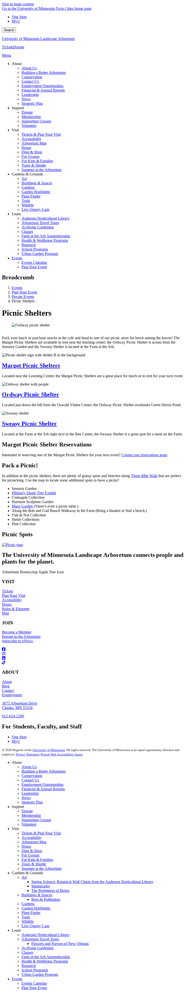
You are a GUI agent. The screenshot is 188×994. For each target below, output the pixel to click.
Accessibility (12, 600)
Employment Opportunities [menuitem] (42, 86)
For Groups (30, 855)
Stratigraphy (40, 886)
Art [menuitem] (24, 178)
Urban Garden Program (40, 974)
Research (29, 966)
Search (9, 30)
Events (17, 288)
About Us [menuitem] (29, 68)
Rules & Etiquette (15, 609)
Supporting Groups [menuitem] (36, 121)
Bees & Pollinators (45, 899)
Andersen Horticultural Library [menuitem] (46, 218)
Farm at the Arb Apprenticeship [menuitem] (46, 236)
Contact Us (30, 780)
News (26, 798)
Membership (31, 815)
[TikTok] (94, 662)
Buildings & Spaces (37, 895)
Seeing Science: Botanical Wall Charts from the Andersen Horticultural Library (92, 882)
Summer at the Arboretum (41, 868)
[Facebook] (94, 649)
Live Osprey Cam (35, 926)
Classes (27, 952)
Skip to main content (18, 4)
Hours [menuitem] (26, 148)
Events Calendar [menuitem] (34, 262)
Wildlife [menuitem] (28, 205)
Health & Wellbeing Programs (45, 961)
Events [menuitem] (17, 258)
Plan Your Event (24, 292)
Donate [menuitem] (27, 112)
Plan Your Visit (13, 595)
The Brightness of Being (50, 890)
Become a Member (16, 632)
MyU (16, 21)
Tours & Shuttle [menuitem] (34, 165)
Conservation (32, 776)
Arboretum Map (34, 842)
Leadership (30, 793)
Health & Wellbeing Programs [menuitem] (45, 240)
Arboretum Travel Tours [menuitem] (40, 223)
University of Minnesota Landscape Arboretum (38, 39)
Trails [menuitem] (26, 201)
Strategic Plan (32, 802)
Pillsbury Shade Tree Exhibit (34, 493)
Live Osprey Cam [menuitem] (35, 209)
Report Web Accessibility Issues (62, 754)
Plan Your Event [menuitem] (34, 267)
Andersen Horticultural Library (46, 935)
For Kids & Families (37, 860)
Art (24, 877)
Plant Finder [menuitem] (31, 196)
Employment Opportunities (42, 784)
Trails (26, 917)
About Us (29, 767)
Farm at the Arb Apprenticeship (46, 957)
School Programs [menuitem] (35, 249)
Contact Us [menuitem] (30, 81)
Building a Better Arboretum (44, 771)
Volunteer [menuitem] (29, 125)
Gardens (28, 904)
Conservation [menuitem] (32, 77)
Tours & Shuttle (34, 864)
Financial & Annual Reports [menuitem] (43, 90)
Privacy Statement (28, 754)
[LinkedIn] (94, 658)
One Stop (19, 17)
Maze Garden (22, 506)
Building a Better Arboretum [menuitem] (44, 72)
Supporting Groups (36, 820)
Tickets (7, 47)
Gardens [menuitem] (28, 187)
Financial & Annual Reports (43, 789)
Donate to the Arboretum (21, 636)
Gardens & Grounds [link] (27, 174)
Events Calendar (34, 983)
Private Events (23, 297)
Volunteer (29, 824)
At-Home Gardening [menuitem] (38, 227)
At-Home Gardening (38, 948)
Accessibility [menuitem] (31, 139)
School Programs (35, 970)
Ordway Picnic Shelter (30, 394)
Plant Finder (31, 913)
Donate (18, 47)
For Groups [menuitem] (30, 156)
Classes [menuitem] (27, 231)
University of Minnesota (49, 750)
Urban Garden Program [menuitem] (40, 254)
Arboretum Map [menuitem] (34, 143)
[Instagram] (94, 654)
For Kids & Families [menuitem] (37, 161)
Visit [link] (15, 130)
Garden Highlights (36, 908)
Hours (7, 604)
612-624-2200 (13, 716)
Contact (8, 690)
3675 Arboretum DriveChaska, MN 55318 (19, 705)
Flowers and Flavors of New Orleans (60, 943)
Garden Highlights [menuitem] (36, 192)
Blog (6, 686)
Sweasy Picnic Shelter (29, 423)
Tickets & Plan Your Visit (41, 833)
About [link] (17, 64)
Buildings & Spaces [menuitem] (37, 183)
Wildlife (28, 921)
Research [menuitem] (29, 245)
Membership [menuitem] (31, 117)
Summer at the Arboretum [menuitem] (41, 170)
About (7, 682)
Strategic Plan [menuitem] (32, 103)
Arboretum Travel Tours (40, 939)
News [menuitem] (26, 99)
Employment (12, 695)
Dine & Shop (32, 851)
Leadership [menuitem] (30, 95)
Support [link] (18, 108)
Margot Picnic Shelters (31, 365)
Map (5, 613)
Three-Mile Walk (144, 476)
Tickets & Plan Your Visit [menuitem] (41, 134)
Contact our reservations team (144, 455)
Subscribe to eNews (17, 641)
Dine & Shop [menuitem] (32, 152)
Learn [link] (16, 214)
